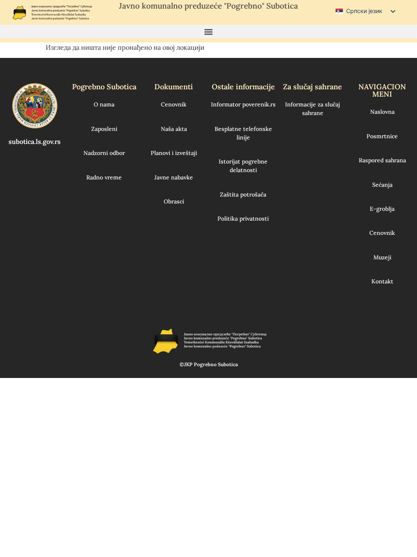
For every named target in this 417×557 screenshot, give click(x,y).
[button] (208, 31)
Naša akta (174, 129)
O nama (104, 104)
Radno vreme (104, 177)
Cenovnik (174, 104)
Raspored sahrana (382, 160)
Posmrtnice (382, 136)
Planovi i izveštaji (174, 153)
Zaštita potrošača (243, 194)
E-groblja (382, 208)
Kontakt (382, 281)
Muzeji (382, 257)
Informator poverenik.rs (243, 104)
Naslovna (382, 111)
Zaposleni (104, 129)
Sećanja (382, 184)
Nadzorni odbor (104, 153)
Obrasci (174, 201)
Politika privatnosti (243, 218)
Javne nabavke (173, 177)
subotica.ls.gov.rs (35, 141)
